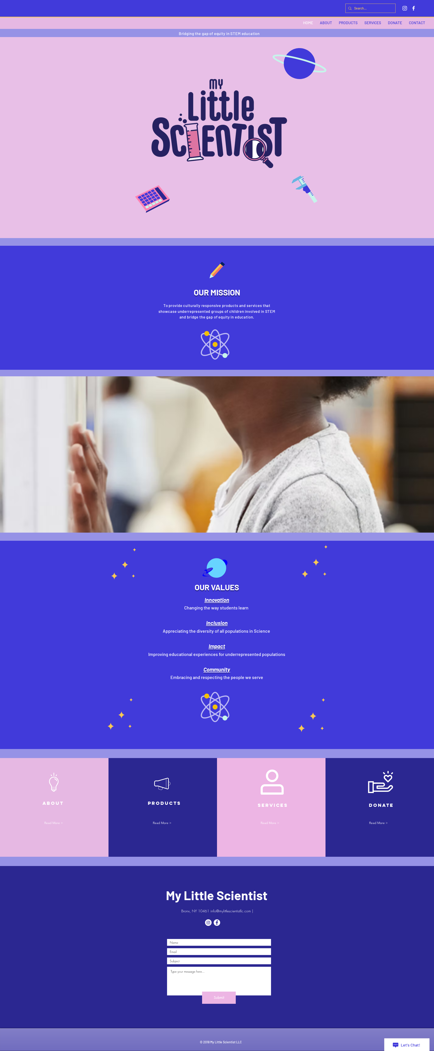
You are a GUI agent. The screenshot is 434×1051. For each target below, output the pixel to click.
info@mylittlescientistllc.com (230, 910)
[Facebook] (413, 8)
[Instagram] (405, 8)
